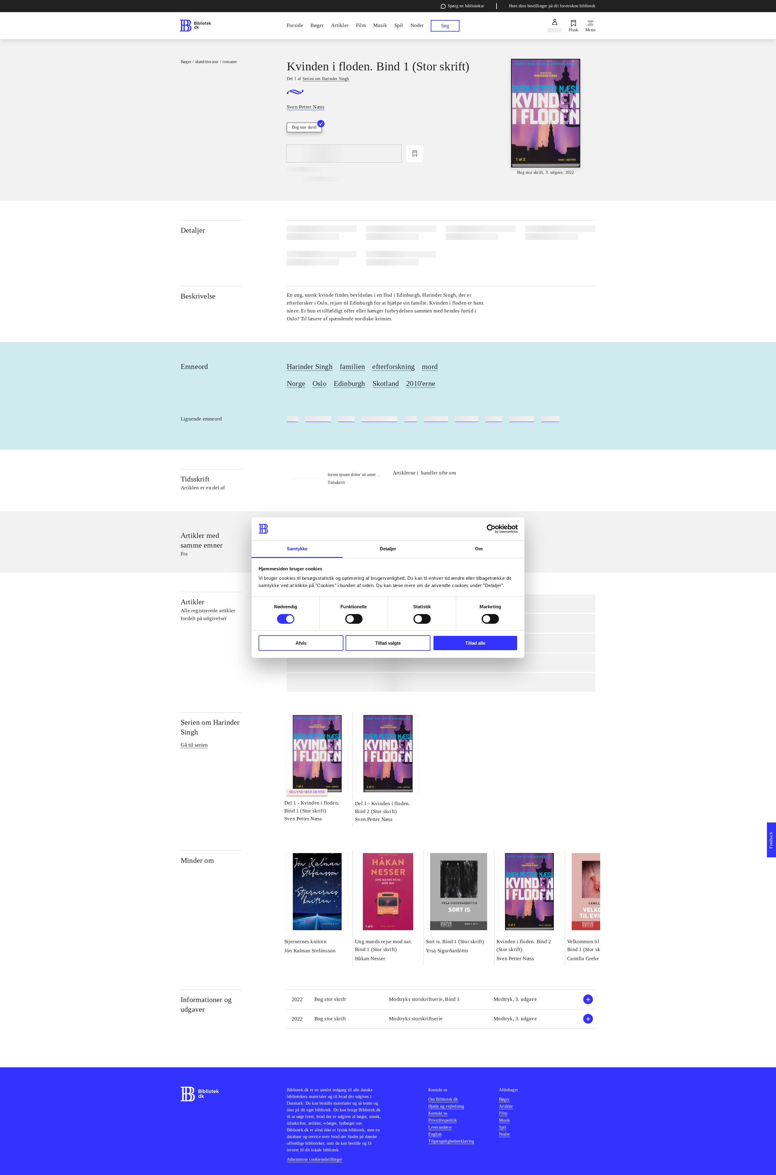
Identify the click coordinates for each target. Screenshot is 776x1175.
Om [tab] (479, 548)
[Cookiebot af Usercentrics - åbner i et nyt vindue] (491, 528)
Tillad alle (475, 643)
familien (352, 366)
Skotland (386, 383)
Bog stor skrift (304, 127)
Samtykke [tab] (297, 548)
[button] (441, 999)
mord (430, 366)
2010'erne (420, 383)
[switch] (354, 619)
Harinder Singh (310, 366)
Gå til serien (194, 745)
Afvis (301, 643)
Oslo (319, 383)
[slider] (545, 117)
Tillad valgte (388, 643)
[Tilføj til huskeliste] (414, 153)
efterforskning (393, 366)
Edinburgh (349, 383)
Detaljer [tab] (388, 548)
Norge (296, 383)
